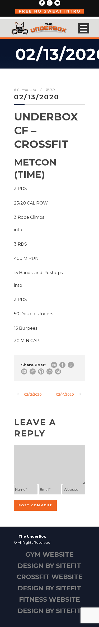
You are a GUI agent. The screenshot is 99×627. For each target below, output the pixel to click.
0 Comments (25, 90)
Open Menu (83, 28)
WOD (50, 90)
